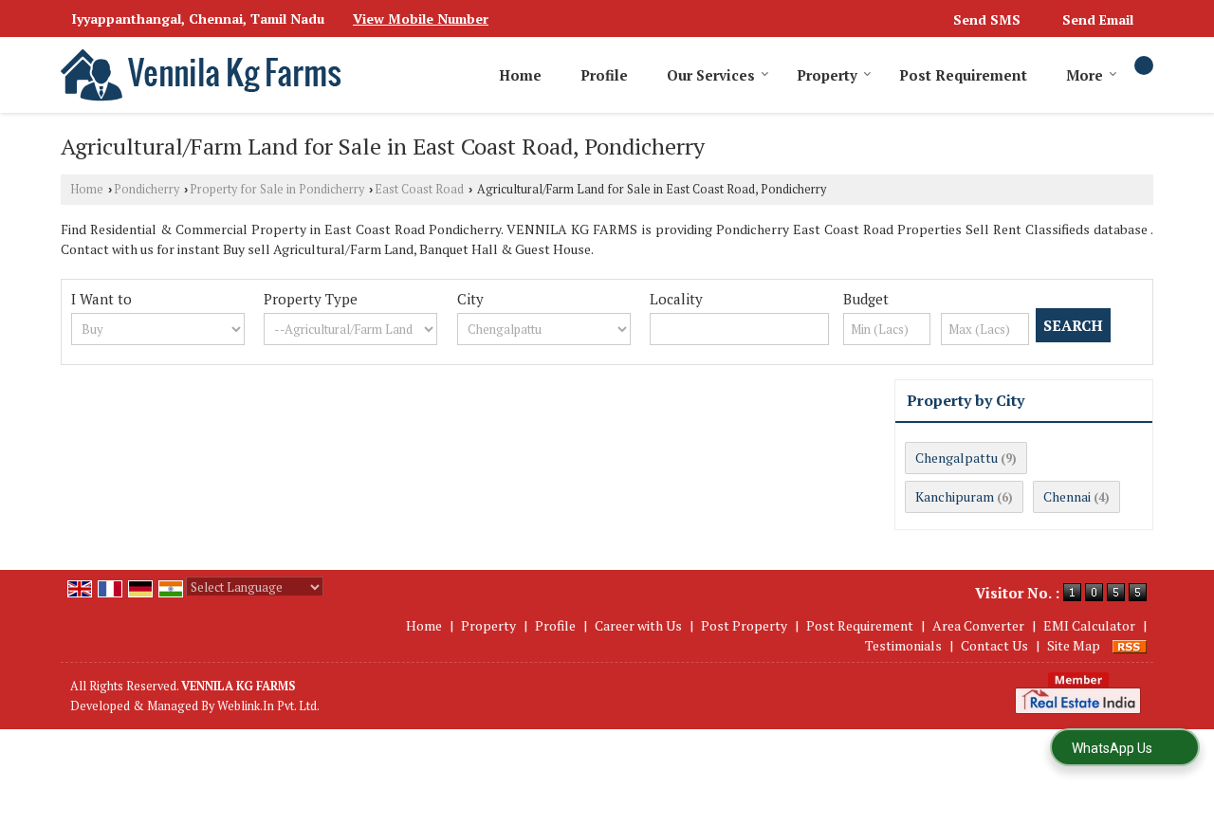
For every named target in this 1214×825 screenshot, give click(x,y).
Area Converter (978, 625)
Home (520, 74)
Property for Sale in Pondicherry (277, 189)
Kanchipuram (954, 496)
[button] (420, 18)
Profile (604, 74)
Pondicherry (146, 189)
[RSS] (1130, 645)
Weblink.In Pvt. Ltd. (268, 706)
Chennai (1067, 496)
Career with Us (638, 625)
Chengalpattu (956, 458)
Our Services (711, 74)
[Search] (1143, 65)
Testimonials (903, 645)
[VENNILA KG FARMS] (202, 74)
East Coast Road (419, 189)
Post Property (744, 625)
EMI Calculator (1089, 625)
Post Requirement (963, 74)
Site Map (1073, 645)
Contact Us (994, 645)
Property (827, 74)
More (1084, 74)
